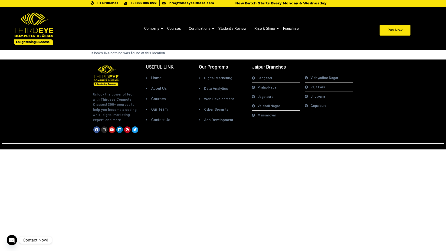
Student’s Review (232, 28)
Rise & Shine (264, 28)
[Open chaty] (12, 240)
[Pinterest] (127, 129)
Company (151, 28)
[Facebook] (96, 129)
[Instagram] (104, 129)
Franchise (291, 28)
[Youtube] (112, 129)
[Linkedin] (119, 129)
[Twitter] (135, 129)
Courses (174, 28)
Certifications (199, 28)
